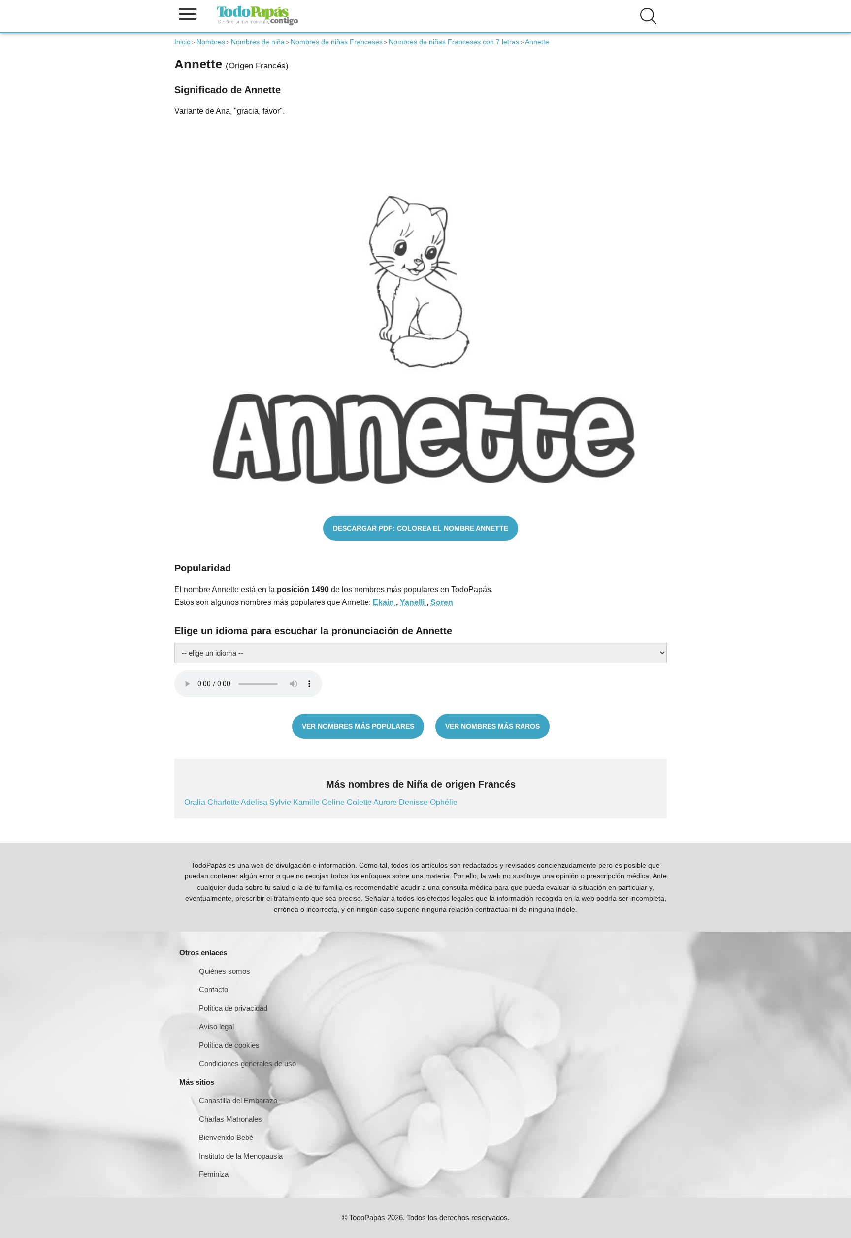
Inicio (182, 42)
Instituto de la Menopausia (241, 1156)
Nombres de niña (258, 42)
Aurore (386, 802)
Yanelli (413, 602)
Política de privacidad (233, 1008)
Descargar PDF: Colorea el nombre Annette (420, 528)
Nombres (210, 42)
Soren (441, 602)
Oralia (195, 802)
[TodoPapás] (257, 24)
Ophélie (444, 802)
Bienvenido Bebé (226, 1137)
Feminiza (214, 1174)
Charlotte (224, 802)
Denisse (414, 802)
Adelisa (255, 802)
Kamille (307, 802)
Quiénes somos (224, 971)
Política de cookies (229, 1045)
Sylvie (281, 802)
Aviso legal (216, 1026)
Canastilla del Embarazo (238, 1100)
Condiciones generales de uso (247, 1063)
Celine (334, 802)
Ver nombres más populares (358, 726)
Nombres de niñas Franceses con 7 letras (454, 42)
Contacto (213, 989)
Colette (360, 802)
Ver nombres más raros (492, 726)
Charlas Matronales (230, 1119)
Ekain (384, 602)
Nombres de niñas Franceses (337, 42)
